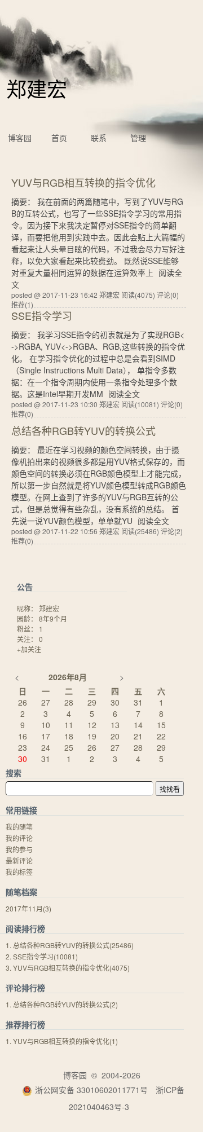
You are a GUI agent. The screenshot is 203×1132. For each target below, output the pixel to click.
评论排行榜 (25, 987)
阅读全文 (124, 393)
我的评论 (19, 838)
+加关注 (29, 649)
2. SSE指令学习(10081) (42, 956)
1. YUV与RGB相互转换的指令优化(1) (62, 1041)
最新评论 (19, 860)
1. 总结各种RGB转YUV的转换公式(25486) (70, 945)
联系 (99, 137)
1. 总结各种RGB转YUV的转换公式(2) (62, 1004)
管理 (138, 137)
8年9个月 (53, 618)
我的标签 (19, 871)
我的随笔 (19, 826)
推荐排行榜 (25, 1024)
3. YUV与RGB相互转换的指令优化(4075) (68, 967)
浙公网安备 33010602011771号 (91, 1089)
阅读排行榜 (25, 928)
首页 (59, 137)
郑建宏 (36, 88)
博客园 (20, 137)
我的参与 (19, 849)
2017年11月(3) (28, 908)
